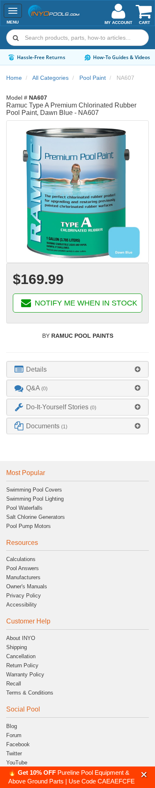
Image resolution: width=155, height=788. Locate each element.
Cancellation (21, 656)
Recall (13, 684)
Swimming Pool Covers (34, 490)
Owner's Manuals (26, 586)
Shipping (16, 647)
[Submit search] (15, 37)
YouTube (16, 762)
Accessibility (21, 605)
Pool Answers (22, 568)
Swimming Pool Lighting (35, 499)
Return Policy (22, 665)
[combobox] (77, 37)
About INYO (20, 638)
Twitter (14, 753)
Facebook (18, 744)
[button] (144, 775)
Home (14, 77)
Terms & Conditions (29, 693)
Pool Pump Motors (28, 526)
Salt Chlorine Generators (35, 517)
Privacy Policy (23, 595)
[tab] (77, 369)
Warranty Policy (25, 674)
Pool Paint (92, 77)
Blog (11, 726)
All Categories (50, 77)
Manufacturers (23, 577)
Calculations (21, 559)
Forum (13, 735)
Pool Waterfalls (24, 508)
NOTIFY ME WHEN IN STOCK (85, 303)
